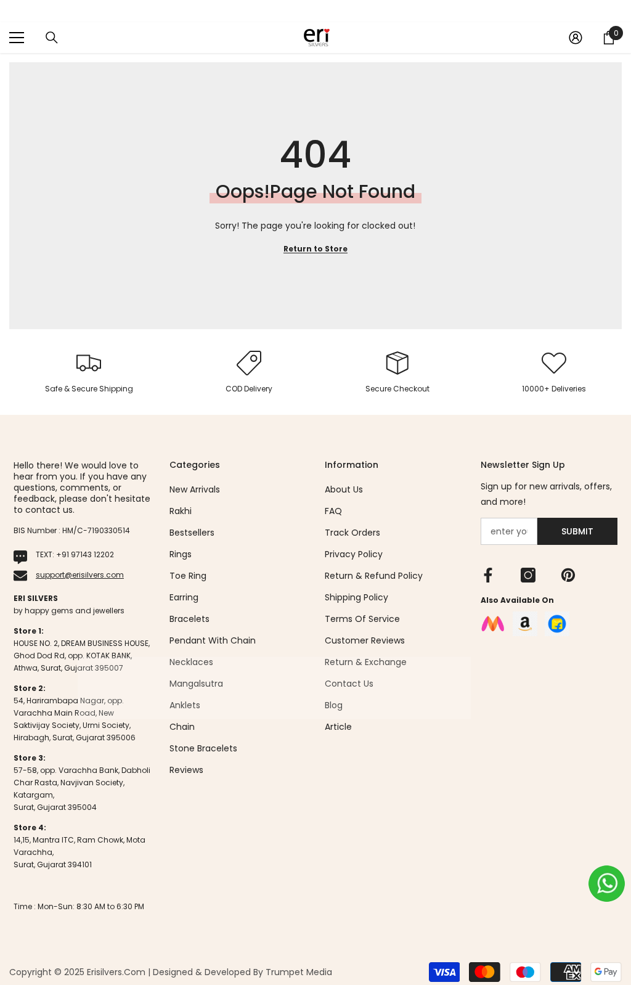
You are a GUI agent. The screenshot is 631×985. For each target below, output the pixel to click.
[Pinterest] (568, 575)
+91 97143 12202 (85, 554)
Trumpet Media (299, 972)
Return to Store (315, 248)
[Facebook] (488, 575)
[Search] (51, 37)
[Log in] (576, 38)
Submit (577, 531)
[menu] (16, 37)
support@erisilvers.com (80, 575)
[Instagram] (528, 575)
